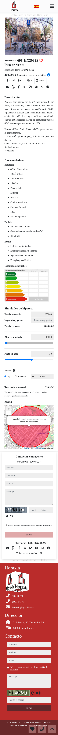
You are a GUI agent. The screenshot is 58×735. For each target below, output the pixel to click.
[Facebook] (19, 87)
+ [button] (9, 408)
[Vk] (36, 87)
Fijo (9, 376)
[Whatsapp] (42, 87)
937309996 (22, 461)
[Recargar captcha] (7, 516)
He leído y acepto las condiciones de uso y (30, 525)
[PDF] (13, 87)
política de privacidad (44, 525)
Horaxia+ (17, 722)
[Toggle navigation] (52, 6)
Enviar (29, 534)
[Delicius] (30, 87)
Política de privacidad (32, 722)
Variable (22, 376)
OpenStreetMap (38, 448)
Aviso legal (23, 725)
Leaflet (26, 448)
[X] (25, 87)
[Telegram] (47, 87)
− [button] (9, 413)
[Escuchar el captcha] (11, 516)
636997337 (35, 461)
